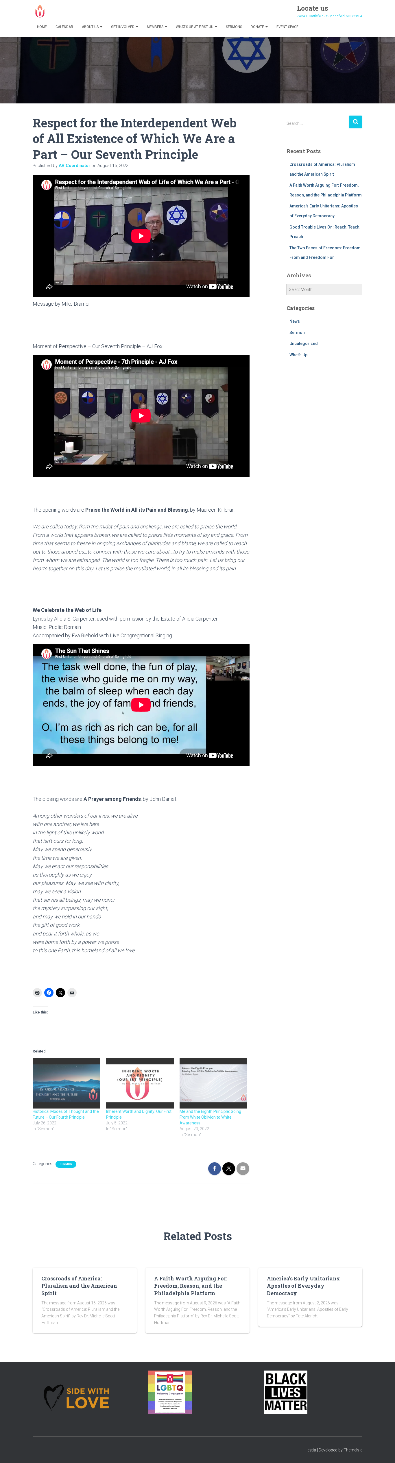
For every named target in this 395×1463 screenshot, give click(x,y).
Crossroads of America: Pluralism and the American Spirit (79, 1285)
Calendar (64, 27)
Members (155, 27)
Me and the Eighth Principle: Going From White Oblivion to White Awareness (210, 1117)
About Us (90, 27)
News (294, 321)
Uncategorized (303, 343)
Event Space (287, 27)
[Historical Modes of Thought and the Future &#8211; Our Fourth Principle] (66, 1083)
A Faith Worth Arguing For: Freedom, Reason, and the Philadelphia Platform (190, 1285)
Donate (258, 27)
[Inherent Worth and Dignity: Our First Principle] (140, 1083)
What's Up (298, 354)
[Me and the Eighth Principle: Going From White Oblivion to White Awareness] (213, 1083)
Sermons (234, 27)
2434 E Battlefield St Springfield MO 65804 (329, 16)
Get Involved (123, 27)
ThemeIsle (353, 1450)
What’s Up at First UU (195, 27)
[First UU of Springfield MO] (39, 11)
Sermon (66, 1164)
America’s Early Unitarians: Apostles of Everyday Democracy (303, 1285)
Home (42, 27)
